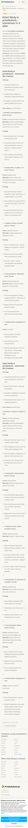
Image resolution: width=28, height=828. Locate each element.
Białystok (3, 754)
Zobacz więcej (18, 754)
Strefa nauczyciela (10, 6)
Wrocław (3, 741)
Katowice (3, 747)
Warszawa (4, 739)
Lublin (3, 745)
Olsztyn (16, 752)
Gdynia (3, 750)
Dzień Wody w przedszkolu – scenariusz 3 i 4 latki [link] (13, 9)
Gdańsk (3, 743)
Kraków (16, 739)
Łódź (15, 743)
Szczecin (16, 747)
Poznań (16, 741)
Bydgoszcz (17, 745)
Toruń (15, 750)
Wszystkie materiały (10, 725)
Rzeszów (3, 752)
